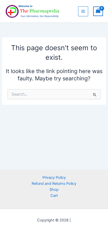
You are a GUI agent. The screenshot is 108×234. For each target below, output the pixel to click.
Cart (54, 195)
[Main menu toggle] (83, 11)
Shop (54, 189)
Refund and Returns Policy (54, 183)
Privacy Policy (54, 177)
